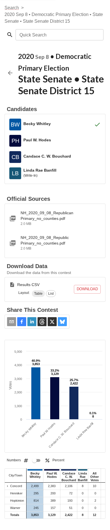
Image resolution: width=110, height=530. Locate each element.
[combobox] (59, 35)
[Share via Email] (11, 321)
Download (87, 289)
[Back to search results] (10, 73)
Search (12, 7)
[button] (38, 293)
